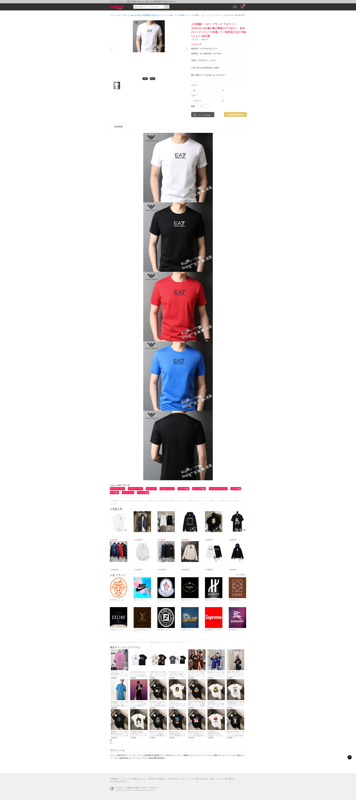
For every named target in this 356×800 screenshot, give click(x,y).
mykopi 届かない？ (175, 779)
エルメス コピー (128, 492)
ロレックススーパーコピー (218, 488)
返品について (215, 779)
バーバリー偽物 (143, 492)
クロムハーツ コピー (167, 488)
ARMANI (204, 39)
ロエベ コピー (151, 488)
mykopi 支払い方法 (117, 781)
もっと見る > (241, 574)
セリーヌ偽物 (236, 488)
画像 (145, 78)
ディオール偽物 (183, 488)
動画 (152, 78)
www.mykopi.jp (137, 790)
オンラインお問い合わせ (196, 779)
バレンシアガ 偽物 (199, 488)
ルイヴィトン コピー (135, 488)
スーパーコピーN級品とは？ (132, 779)
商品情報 (118, 126)
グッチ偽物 (114, 492)
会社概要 (113, 779)
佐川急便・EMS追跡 (155, 779)
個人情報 (228, 779)
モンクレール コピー (117, 488)
